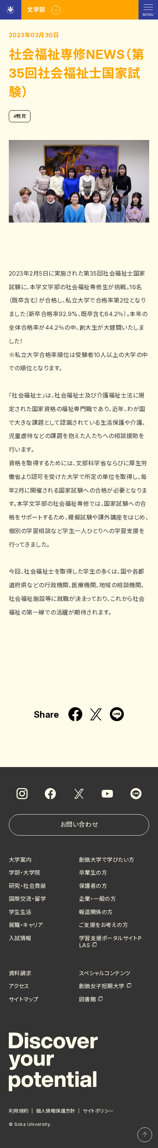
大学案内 (20, 859)
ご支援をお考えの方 (103, 924)
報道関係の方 (96, 912)
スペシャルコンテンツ (104, 973)
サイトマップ (24, 999)
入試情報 (20, 938)
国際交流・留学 (27, 898)
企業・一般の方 (97, 898)
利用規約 (19, 1111)
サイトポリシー (98, 1111)
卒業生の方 (93, 872)
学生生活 (20, 912)
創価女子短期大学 (102, 986)
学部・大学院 (24, 872)
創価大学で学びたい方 (106, 859)
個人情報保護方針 (55, 1111)
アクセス (19, 986)
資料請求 (20, 973)
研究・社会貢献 (27, 885)
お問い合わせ (79, 824)
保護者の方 (93, 885)
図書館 (87, 999)
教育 (19, 116)
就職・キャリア (26, 924)
